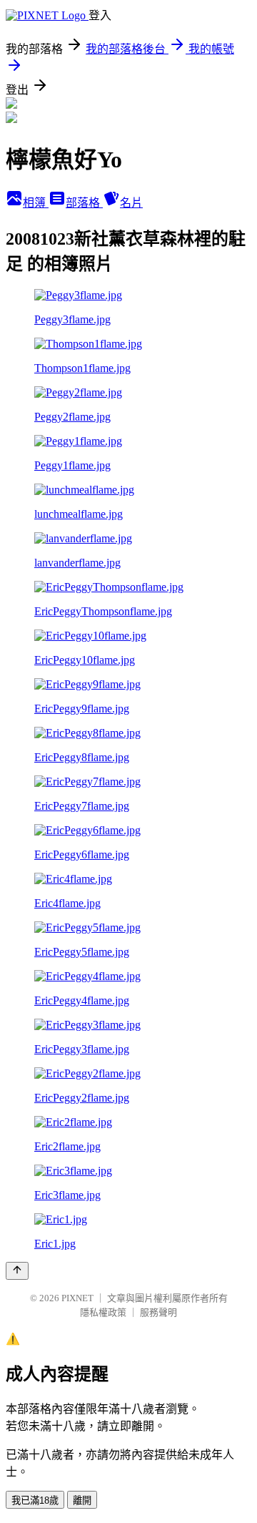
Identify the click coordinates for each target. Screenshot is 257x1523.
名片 (131, 203)
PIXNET (77, 1298)
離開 (82, 1500)
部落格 (84, 203)
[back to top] (17, 1271)
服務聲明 (158, 1312)
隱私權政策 (103, 1312)
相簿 (36, 203)
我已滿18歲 (35, 1500)
